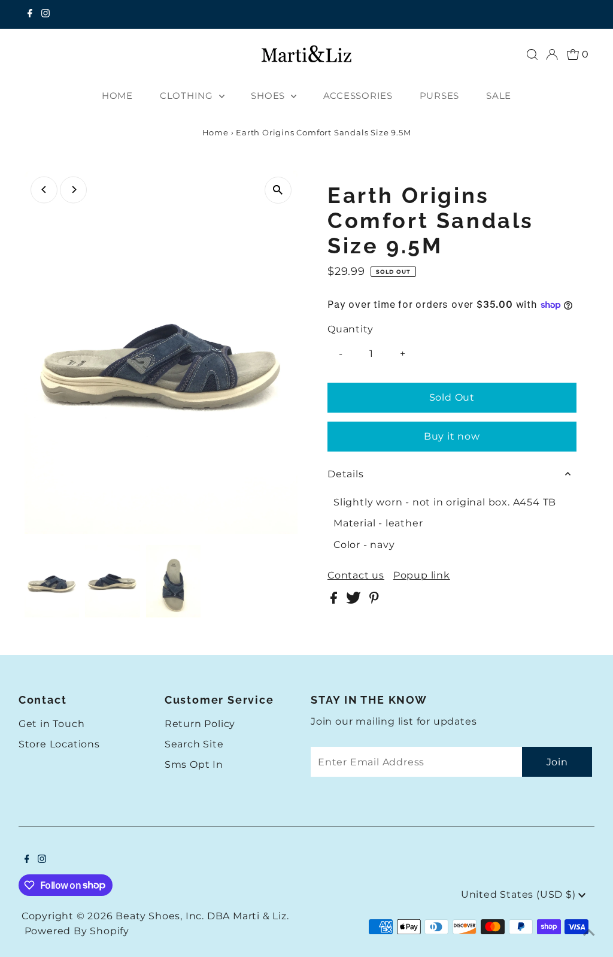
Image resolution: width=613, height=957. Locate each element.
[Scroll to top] (589, 933)
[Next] (73, 189)
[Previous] (44, 189)
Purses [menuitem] (440, 95)
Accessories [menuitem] (358, 95)
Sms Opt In (194, 764)
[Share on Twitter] (354, 600)
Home (215, 132)
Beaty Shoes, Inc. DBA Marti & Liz (201, 916)
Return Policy (200, 723)
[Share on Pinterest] (374, 600)
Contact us (355, 575)
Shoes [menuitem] (269, 95)
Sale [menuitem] (498, 95)
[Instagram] (45, 14)
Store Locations (59, 744)
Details (345, 474)
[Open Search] (532, 54)
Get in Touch (52, 723)
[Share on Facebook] (335, 600)
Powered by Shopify (77, 931)
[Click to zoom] (278, 190)
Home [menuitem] (117, 95)
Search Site (194, 744)
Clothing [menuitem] (188, 95)
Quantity (350, 329)
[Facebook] (30, 14)
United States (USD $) (520, 894)
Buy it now (452, 436)
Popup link (421, 575)
